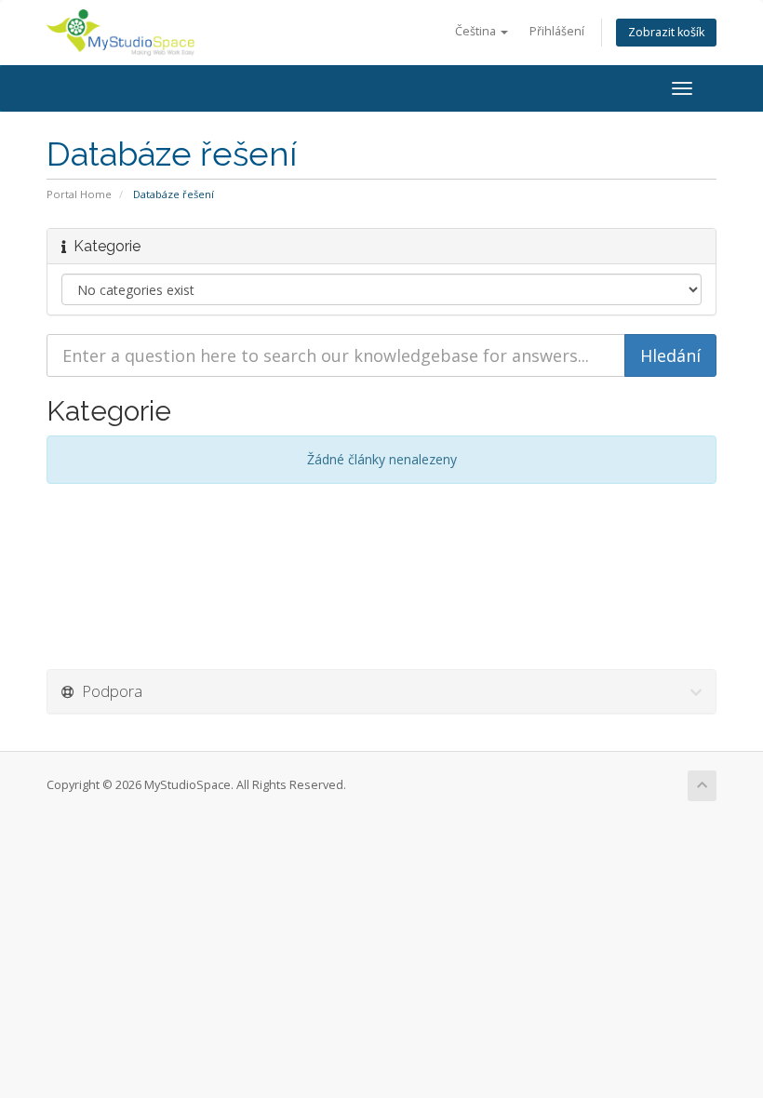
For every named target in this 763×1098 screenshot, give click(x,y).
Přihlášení (556, 31)
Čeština (477, 31)
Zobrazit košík (666, 32)
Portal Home (79, 194)
